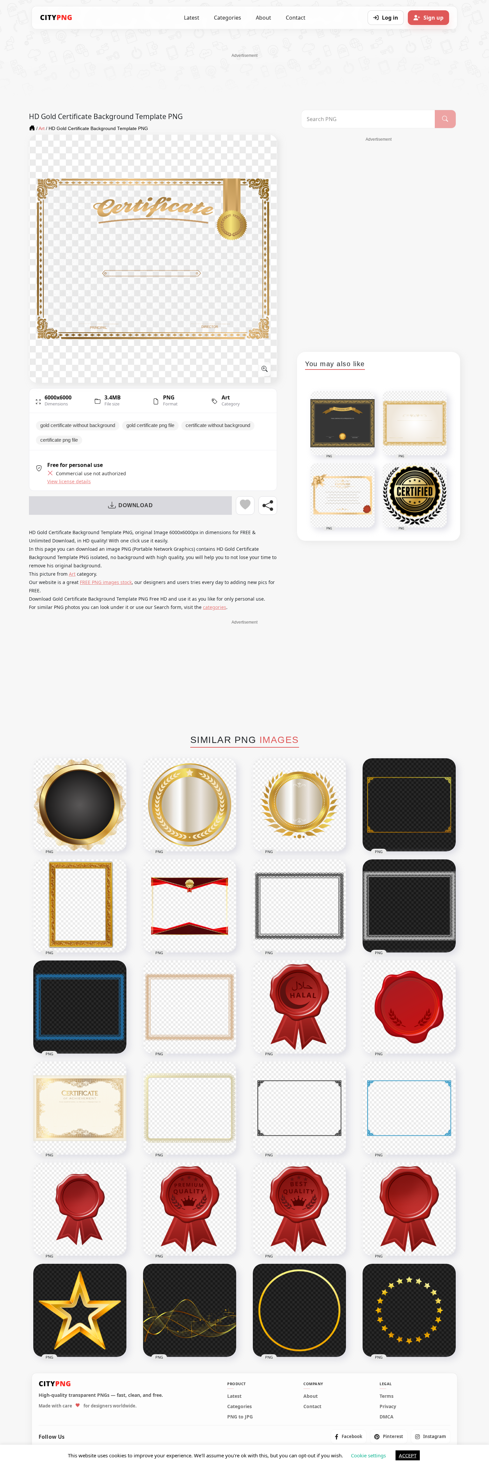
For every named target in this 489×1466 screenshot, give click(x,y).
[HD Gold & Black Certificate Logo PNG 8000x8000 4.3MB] (79, 804)
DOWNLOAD (135, 505)
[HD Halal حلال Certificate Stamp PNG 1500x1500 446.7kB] (299, 1007)
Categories (227, 17)
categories (214, 607)
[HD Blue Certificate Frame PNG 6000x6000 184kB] (409, 1108)
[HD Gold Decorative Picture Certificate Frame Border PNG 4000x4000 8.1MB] (79, 906)
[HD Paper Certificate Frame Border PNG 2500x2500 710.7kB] (189, 1108)
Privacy (388, 1406)
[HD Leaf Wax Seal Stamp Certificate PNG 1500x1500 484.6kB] (409, 1007)
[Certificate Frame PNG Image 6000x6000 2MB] (189, 1007)
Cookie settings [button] (368, 1455)
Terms (387, 1396)
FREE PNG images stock (106, 582)
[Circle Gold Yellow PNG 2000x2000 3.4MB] (299, 1310)
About (263, 17)
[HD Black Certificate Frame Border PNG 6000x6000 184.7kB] (299, 1108)
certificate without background (218, 425)
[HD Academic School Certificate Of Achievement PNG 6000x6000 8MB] (79, 1108)
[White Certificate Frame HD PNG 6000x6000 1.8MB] (409, 906)
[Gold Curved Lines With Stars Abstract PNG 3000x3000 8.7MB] (189, 1310)
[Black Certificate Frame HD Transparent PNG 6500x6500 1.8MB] (299, 906)
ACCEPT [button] (407, 1455)
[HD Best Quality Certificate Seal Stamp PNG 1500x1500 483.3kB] (299, 1209)
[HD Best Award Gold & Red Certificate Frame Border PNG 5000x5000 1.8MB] (189, 906)
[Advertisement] (244, 73)
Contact (295, 17)
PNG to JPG (240, 1416)
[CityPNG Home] (56, 17)
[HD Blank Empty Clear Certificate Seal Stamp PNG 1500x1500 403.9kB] (409, 1209)
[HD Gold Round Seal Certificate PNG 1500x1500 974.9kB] (189, 804)
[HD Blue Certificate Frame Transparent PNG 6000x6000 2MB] (79, 1007)
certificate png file (59, 440)
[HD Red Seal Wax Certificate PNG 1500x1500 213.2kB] (79, 1209)
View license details (69, 482)
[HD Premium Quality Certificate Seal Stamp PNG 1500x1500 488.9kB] (189, 1209)
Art (226, 397)
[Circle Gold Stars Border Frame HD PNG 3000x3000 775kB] (409, 1310)
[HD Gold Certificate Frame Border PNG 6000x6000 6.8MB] (409, 804)
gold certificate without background (77, 425)
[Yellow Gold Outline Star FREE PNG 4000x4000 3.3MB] (79, 1310)
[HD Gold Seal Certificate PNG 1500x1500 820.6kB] (299, 804)
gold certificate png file (150, 425)
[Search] (445, 119)
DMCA (387, 1416)
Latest (191, 17)
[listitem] (349, 1436)
